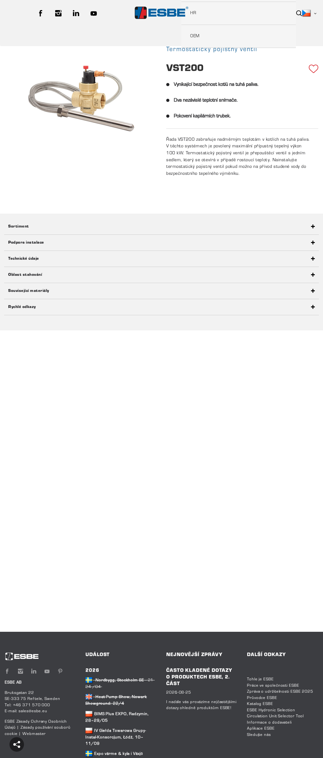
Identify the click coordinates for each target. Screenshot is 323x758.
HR (193, 13)
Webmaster (34, 734)
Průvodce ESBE (262, 698)
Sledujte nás (259, 735)
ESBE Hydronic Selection (271, 710)
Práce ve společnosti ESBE (273, 686)
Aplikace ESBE (261, 729)
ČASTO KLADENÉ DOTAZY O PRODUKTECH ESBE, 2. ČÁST (199, 677)
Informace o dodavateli (269, 723)
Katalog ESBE (260, 704)
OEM (195, 36)
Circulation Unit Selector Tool (275, 716)
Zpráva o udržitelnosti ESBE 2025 (280, 692)
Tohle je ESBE (260, 679)
